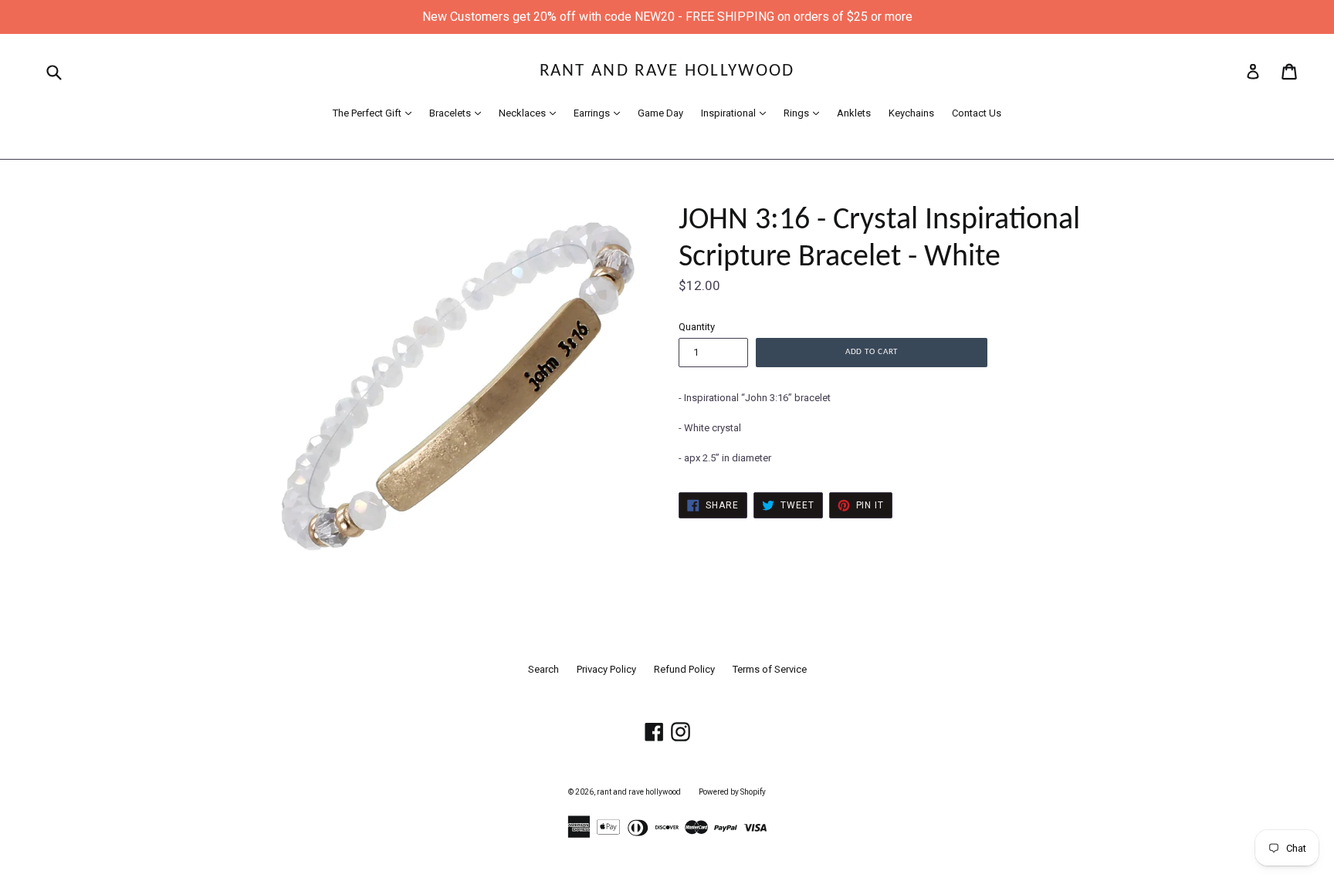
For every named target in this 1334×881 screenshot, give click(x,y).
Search (543, 669)
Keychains (911, 113)
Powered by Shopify (732, 792)
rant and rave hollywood (667, 71)
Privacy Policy (606, 669)
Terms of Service (770, 669)
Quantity (697, 326)
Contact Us (976, 113)
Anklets (854, 113)
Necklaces (531, 112)
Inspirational (737, 112)
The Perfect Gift (376, 112)
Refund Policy (684, 669)
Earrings (601, 112)
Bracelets (459, 112)
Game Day (660, 113)
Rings (805, 112)
